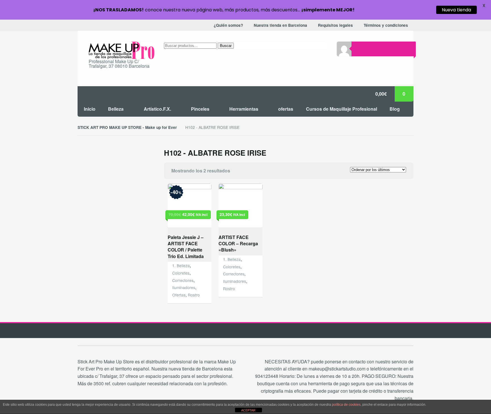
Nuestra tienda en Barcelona (280, 25)
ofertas (285, 109)
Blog (395, 109)
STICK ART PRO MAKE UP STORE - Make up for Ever (127, 127)
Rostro (194, 295)
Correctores (183, 280)
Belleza (116, 109)
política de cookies (346, 405)
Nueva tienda (456, 10)
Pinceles (200, 109)
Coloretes (181, 273)
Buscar (226, 46)
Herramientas (243, 109)
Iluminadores (183, 287)
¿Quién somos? (228, 25)
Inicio (89, 109)
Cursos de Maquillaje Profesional (341, 109)
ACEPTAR (248, 410)
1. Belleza (181, 265)
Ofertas (179, 295)
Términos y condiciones (386, 25)
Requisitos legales (335, 25)
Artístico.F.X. (157, 109)
